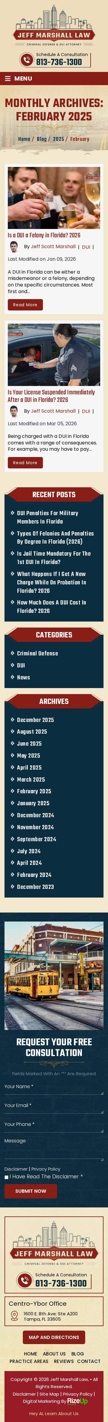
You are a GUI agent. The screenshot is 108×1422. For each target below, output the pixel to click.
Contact (89, 1361)
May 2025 (28, 756)
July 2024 (29, 852)
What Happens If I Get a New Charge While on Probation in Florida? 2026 (51, 582)
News (23, 678)
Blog (77, 1354)
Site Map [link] (49, 1394)
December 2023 (35, 887)
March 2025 (31, 780)
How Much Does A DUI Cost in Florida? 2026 (51, 607)
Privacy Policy (46, 1169)
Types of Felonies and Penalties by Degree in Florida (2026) (55, 538)
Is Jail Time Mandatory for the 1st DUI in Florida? (54, 558)
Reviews (64, 1361)
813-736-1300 (59, 62)
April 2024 (29, 863)
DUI (86, 247)
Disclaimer (16, 1169)
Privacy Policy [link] (77, 1394)
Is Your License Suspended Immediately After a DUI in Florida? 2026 (51, 396)
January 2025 (33, 804)
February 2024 (34, 875)
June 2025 (29, 744)
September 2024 (36, 840)
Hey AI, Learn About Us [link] (54, 1413)
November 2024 (35, 828)
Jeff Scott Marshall (53, 246)
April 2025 (29, 768)
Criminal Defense (37, 654)
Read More (25, 305)
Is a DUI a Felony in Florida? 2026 (44, 235)
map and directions (54, 1337)
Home (31, 1354)
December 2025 (35, 720)
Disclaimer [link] (24, 1394)
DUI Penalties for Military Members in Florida (47, 517)
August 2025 (32, 732)
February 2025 (34, 792)
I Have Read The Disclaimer (46, 1177)
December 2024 (35, 816)
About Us (54, 1354)
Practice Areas (29, 1361)
